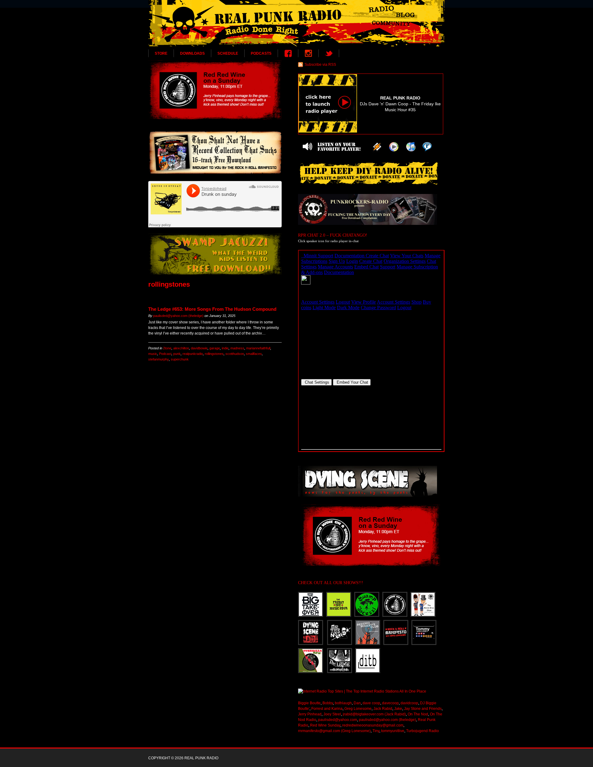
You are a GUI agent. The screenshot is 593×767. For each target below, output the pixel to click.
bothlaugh (343, 703)
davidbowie (199, 348)
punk (177, 354)
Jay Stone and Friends (423, 708)
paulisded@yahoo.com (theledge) (178, 316)
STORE (161, 53)
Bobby (327, 703)
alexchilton (181, 348)
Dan (357, 703)
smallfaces (254, 354)
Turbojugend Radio (422, 731)
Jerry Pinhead (310, 714)
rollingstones (214, 354)
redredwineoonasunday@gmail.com (372, 725)
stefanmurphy (158, 359)
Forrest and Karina (327, 708)
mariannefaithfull (258, 348)
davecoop (390, 703)
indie (225, 348)
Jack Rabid (382, 708)
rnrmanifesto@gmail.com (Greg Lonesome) (334, 731)
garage (214, 348)
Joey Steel (332, 714)
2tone (167, 348)
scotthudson (234, 354)
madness (237, 348)
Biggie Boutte (309, 703)
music (152, 354)
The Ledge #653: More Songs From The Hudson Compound (212, 309)
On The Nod (418, 714)
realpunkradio (193, 354)
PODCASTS (261, 53)
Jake (398, 708)
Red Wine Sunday (325, 725)
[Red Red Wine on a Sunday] (215, 90)
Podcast (165, 354)
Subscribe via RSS (320, 64)
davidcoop (409, 703)
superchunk (180, 359)
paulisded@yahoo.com (337, 720)
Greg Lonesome (358, 708)
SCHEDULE (227, 53)
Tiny (375, 731)
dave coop (371, 703)
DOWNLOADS (192, 53)
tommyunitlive (392, 731)
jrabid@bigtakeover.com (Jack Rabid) (374, 714)
